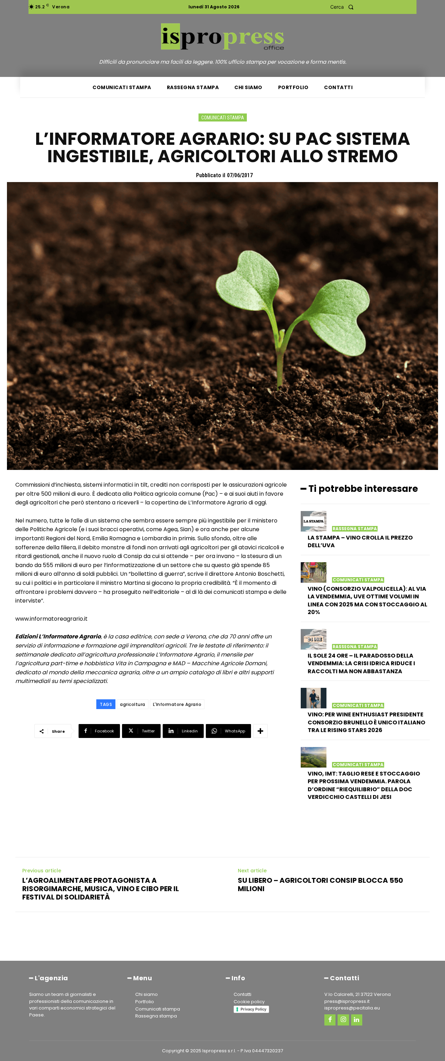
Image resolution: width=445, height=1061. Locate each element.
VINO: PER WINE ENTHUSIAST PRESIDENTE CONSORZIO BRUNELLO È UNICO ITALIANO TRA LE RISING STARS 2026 (366, 722)
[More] (260, 731)
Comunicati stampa (222, 117)
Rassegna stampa (355, 529)
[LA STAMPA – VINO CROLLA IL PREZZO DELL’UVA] (313, 521)
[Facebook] (329, 1019)
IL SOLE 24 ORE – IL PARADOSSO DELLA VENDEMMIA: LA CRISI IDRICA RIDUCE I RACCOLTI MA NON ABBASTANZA (361, 663)
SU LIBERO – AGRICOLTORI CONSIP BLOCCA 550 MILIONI (320, 884)
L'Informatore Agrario (177, 704)
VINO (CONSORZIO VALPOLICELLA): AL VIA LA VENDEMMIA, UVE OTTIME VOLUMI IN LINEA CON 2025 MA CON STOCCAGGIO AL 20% (367, 600)
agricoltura (132, 704)
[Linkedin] (356, 1019)
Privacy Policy (253, 1009)
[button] (344, 7)
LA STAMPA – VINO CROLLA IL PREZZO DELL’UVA (360, 541)
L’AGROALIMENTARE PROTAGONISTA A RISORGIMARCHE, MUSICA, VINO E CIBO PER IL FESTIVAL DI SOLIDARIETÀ (100, 888)
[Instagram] (343, 1019)
